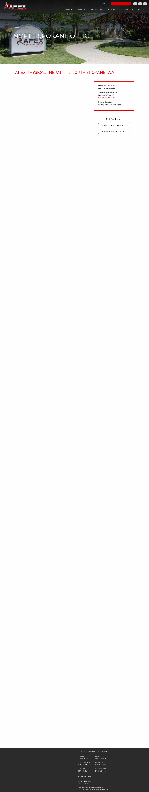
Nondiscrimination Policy (102, 789)
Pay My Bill (142, 10)
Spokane (81, 756)
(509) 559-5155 (83, 783)
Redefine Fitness (84, 781)
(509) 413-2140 (83, 771)
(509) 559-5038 (100, 758)
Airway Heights (84, 763)
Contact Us (104, 4)
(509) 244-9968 (83, 765)
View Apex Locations (112, 125)
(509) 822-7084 (100, 765)
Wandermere (100, 769)
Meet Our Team (127, 10)
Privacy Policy (81, 789)
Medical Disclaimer (90, 789)
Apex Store (111, 10)
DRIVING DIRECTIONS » (107, 98)
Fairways (81, 769)
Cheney (98, 756)
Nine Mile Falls (101, 763)
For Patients (96, 10)
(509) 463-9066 (100, 771)
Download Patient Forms (113, 131)
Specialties (81, 10)
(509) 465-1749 (109, 85)
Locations (68, 10)
